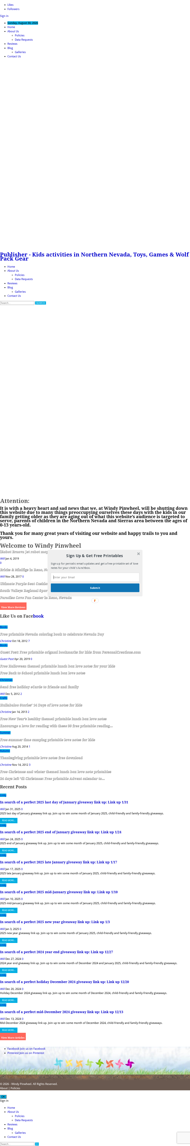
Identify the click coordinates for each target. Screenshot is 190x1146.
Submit (95, 587)
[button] (94, 556)
